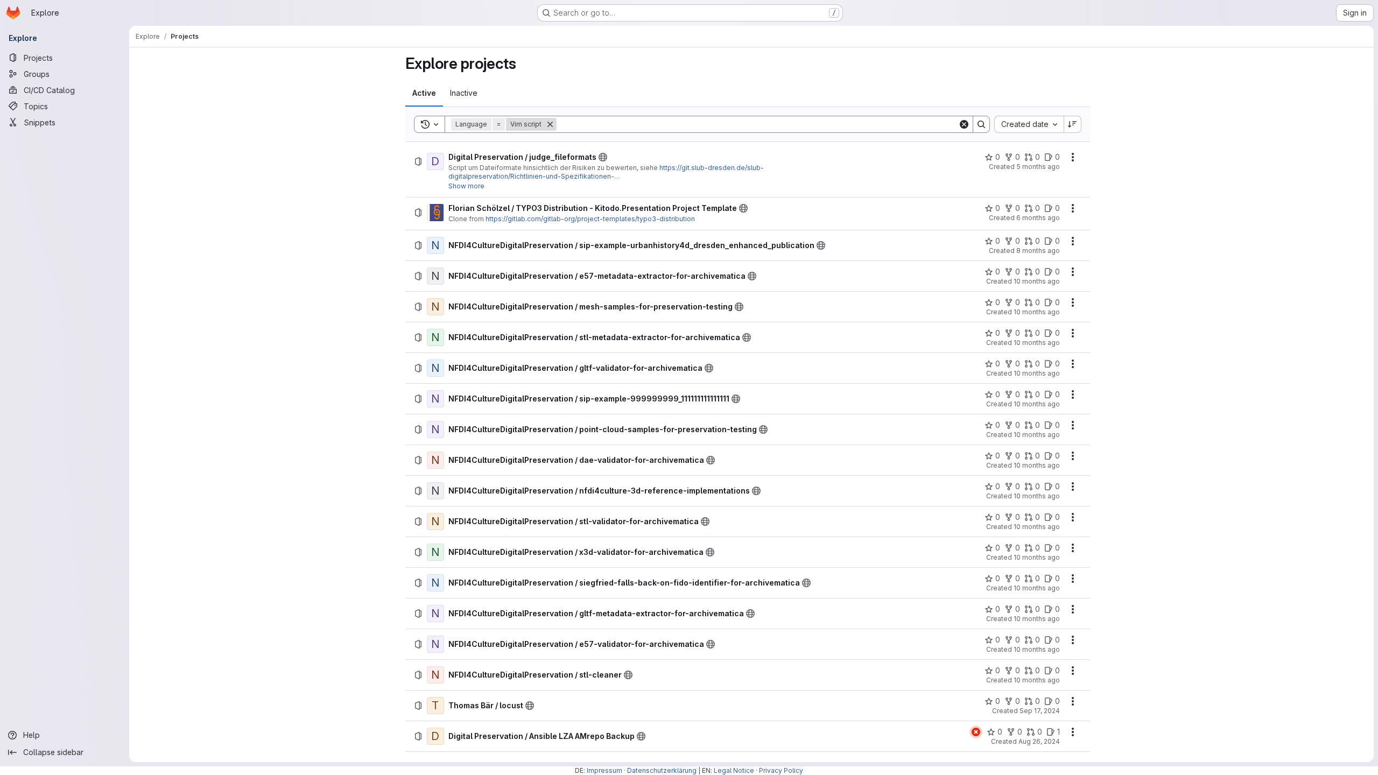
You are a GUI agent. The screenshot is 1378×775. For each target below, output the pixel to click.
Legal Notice (734, 770)
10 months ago (1037, 281)
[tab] (424, 93)
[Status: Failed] (975, 731)
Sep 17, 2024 (1040, 711)
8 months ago (1038, 250)
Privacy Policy (781, 770)
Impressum (604, 770)
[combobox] (1029, 124)
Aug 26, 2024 (1039, 741)
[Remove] (550, 124)
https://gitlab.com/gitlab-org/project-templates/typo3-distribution (590, 219)
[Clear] (964, 124)
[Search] (981, 124)
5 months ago (1038, 167)
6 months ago (1038, 218)
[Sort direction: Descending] (1072, 124)
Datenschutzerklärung (662, 770)
